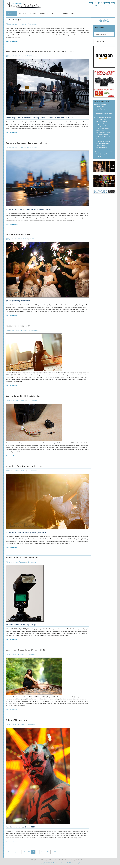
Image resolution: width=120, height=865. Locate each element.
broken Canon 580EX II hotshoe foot (23, 396)
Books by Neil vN (100, 106)
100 (42, 852)
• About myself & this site (100, 104)
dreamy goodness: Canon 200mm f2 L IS (25, 650)
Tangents (24, 4)
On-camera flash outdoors (102, 128)
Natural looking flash (101, 119)
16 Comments (31, 724)
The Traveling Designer (82, 859)
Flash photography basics (102, 143)
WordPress (72, 863)
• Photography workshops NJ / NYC (103, 151)
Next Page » (55, 852)
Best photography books (102, 109)
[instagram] (104, 21)
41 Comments (31, 654)
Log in (79, 863)
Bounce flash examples (102, 134)
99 (37, 852)
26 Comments (33, 147)
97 (29, 852)
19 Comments (34, 330)
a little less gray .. (15, 19)
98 (33, 852)
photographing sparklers (18, 234)
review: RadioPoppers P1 (18, 326)
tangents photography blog (102, 3)
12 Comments (33, 24)
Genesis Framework (62, 863)
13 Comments (35, 239)
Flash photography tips (101, 147)
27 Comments (33, 56)
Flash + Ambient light (101, 121)
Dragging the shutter (101, 124)
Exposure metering (100, 130)
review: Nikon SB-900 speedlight (22, 557)
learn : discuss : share (100, 6)
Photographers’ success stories (104, 113)
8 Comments (33, 562)
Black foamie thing (100, 111)
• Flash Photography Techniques (102, 117)
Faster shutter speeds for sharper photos (26, 143)
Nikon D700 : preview (16, 720)
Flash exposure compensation (103, 132)
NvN (52, 863)
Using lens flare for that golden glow (24, 466)
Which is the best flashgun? (103, 136)
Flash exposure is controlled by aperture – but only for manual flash (40, 51)
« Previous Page (12, 852)
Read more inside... (12, 41)
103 (48, 852)
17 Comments (33, 470)
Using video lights (100, 145)
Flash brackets (99, 139)
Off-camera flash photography (103, 141)
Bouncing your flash (101, 126)
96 (25, 852)
